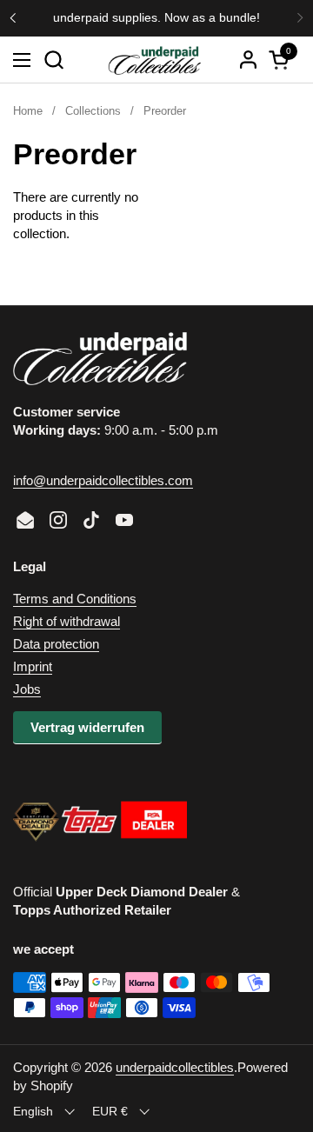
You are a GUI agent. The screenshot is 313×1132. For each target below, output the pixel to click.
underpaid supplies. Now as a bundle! (156, 17)
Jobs (27, 689)
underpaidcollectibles (175, 1067)
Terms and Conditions (75, 598)
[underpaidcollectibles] (154, 60)
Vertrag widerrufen (87, 727)
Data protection (56, 643)
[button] (53, 59)
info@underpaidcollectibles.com (103, 480)
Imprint (32, 666)
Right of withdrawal (66, 621)
